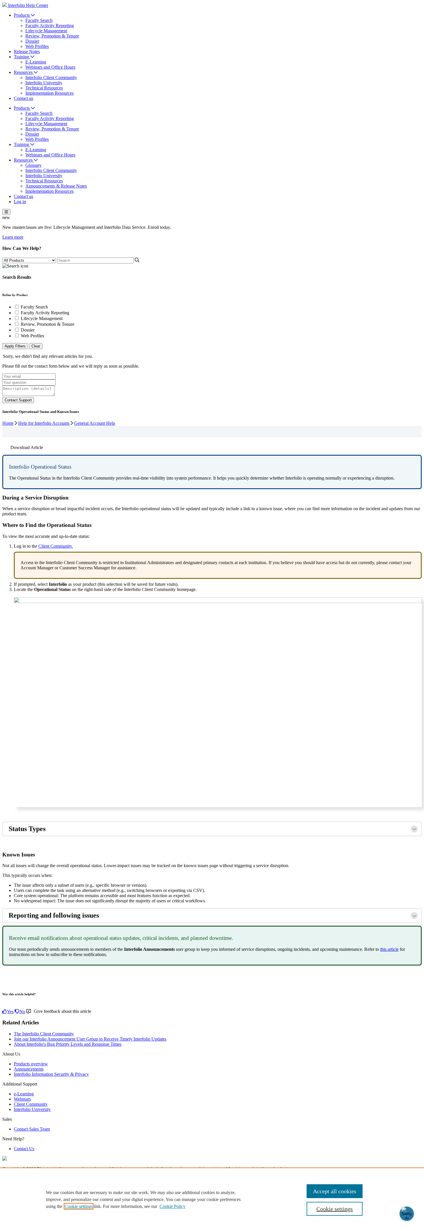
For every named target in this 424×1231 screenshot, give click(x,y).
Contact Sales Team (32, 1129)
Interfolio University (43, 82)
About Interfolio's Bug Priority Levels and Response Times (67, 1044)
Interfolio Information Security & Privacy (51, 1074)
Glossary (33, 165)
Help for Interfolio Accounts (44, 423)
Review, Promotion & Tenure (52, 35)
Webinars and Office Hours (50, 67)
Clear (35, 346)
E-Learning (35, 61)
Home (8, 423)
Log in (20, 201)
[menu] (6, 212)
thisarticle (389, 949)
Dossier (32, 41)
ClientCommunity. (55, 546)
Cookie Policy (172, 1206)
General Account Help (94, 423)
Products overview (31, 1063)
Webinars (22, 1099)
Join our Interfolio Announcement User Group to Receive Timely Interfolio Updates (90, 1039)
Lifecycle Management (46, 30)
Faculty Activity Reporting (49, 25)
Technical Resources (44, 87)
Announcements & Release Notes (56, 186)
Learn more (12, 237)
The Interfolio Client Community (44, 1033)
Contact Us (24, 1148)
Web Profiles (37, 46)
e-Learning (24, 1093)
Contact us (23, 98)
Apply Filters (15, 346)
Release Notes (27, 51)
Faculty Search (38, 20)
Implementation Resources (49, 93)
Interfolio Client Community (51, 77)
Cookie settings (79, 1206)
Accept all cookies (334, 1191)
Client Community (31, 1104)
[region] (212, 1199)
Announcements (29, 1069)
